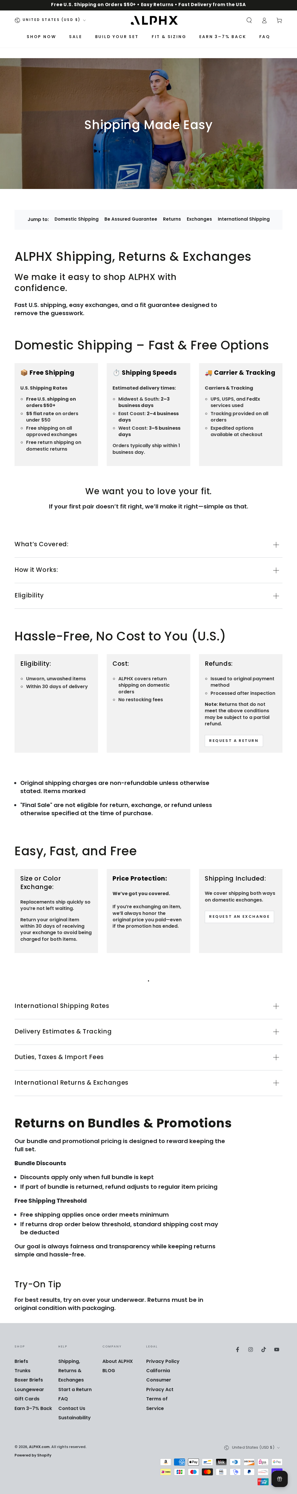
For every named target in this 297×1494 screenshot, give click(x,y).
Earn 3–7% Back (33, 1409)
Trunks (22, 1371)
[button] (249, 20)
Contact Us (71, 1409)
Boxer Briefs (29, 1380)
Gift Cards (27, 1399)
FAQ (63, 1399)
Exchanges (199, 219)
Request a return (234, 741)
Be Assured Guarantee (130, 219)
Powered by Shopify (33, 1455)
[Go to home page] (154, 20)
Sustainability (74, 1418)
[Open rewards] (279, 1479)
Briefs (21, 1362)
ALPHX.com (39, 1447)
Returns (172, 219)
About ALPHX (117, 1362)
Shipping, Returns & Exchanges (71, 1371)
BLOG (108, 1371)
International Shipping (244, 219)
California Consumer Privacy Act (159, 1380)
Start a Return (75, 1390)
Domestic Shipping (77, 219)
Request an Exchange (239, 917)
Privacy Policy (163, 1362)
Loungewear (29, 1390)
